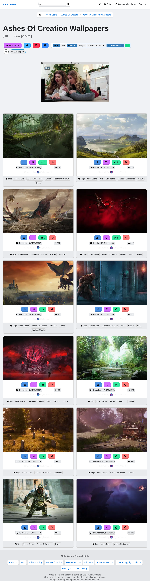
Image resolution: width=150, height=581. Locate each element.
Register (142, 4)
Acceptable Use (73, 562)
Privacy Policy (35, 562)
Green (48, 179)
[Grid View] (56, 45)
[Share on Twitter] (27, 45)
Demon (139, 254)
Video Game (51, 15)
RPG (139, 326)
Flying (62, 326)
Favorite (13, 45)
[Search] (68, 4)
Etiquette (88, 562)
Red (131, 254)
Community (123, 4)
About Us (13, 562)
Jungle (131, 401)
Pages (82, 45)
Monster (62, 254)
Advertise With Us (104, 562)
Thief (123, 326)
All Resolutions (115, 45)
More (100, 45)
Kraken (53, 254)
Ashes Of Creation (70, 15)
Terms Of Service (54, 562)
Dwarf (131, 473)
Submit (109, 4)
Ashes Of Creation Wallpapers (97, 15)
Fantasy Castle (38, 330)
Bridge (38, 183)
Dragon (53, 326)
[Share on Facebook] (45, 45)
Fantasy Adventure (62, 179)
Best (92, 45)
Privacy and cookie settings (75, 568)
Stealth (131, 326)
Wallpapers (18, 52)
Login (133, 4)
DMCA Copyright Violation (129, 562)
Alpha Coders (9, 4)
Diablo (123, 254)
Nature (141, 179)
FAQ (23, 562)
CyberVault (46, 172)
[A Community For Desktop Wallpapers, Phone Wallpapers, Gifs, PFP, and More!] (40, 15)
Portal (66, 401)
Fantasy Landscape (126, 179)
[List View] (63, 45)
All (6, 52)
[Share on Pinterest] (36, 45)
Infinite (72, 45)
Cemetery (58, 473)
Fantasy (57, 401)
